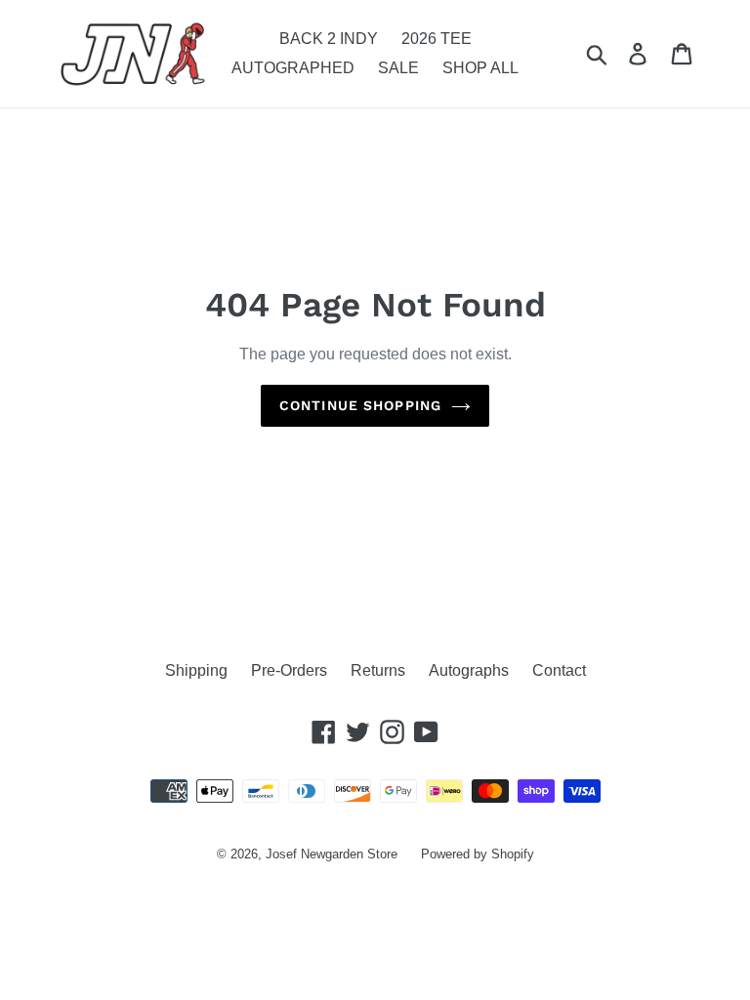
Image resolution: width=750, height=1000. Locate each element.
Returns (378, 670)
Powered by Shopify (477, 854)
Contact (559, 670)
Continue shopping (360, 405)
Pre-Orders (289, 670)
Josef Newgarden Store (331, 854)
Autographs (469, 670)
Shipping (196, 670)
